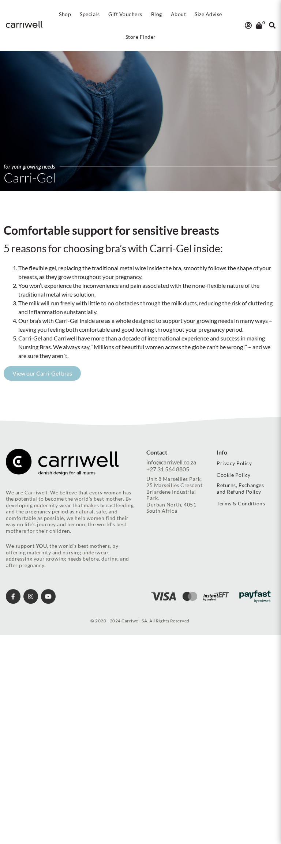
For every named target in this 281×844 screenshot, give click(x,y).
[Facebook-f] (13, 596)
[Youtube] (48, 596)
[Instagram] (30, 596)
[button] (65, 14)
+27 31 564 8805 (167, 469)
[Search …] (272, 25)
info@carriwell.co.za (171, 462)
